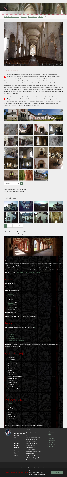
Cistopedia (11, 336)
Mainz (10, 404)
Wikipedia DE (12, 334)
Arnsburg (11, 307)
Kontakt (51, 446)
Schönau (10, 305)
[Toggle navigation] (61, 8)
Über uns (51, 432)
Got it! (57, 473)
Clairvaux (10, 294)
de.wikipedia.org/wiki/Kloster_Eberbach (29, 272)
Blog (50, 434)
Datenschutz (52, 440)
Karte (35, 327)
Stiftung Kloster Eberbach (16, 338)
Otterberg (11, 303)
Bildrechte (52, 444)
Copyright (52, 442)
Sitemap (51, 436)
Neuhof (10, 362)
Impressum (52, 438)
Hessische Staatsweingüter (16, 340)
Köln (9, 406)
